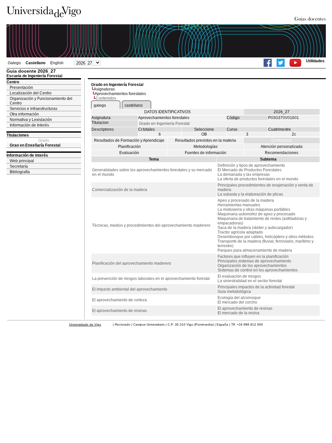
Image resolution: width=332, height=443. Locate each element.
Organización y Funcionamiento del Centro (41, 100)
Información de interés (27, 155)
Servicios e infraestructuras (33, 108)
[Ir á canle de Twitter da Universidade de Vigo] (281, 63)
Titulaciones (17, 135)
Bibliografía (20, 172)
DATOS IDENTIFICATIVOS (167, 112)
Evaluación (129, 152)
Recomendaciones (281, 152)
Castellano (35, 63)
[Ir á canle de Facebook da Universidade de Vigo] (268, 63)
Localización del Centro (31, 93)
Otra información (24, 114)
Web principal (22, 161)
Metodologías (206, 146)
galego (100, 105)
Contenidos (281, 140)
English (57, 63)
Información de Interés (29, 125)
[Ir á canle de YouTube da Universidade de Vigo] (295, 63)
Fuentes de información (205, 152)
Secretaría (19, 166)
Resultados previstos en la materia (205, 140)
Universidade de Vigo (85, 324)
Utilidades (315, 61)
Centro (12, 82)
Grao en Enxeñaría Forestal (35, 145)
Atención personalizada (281, 146)
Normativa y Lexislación (31, 119)
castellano (133, 105)
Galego (14, 63)
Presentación (21, 87)
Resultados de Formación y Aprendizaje (129, 140)
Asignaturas (104, 89)
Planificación (129, 146)
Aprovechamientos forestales (120, 93)
